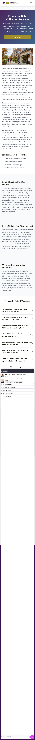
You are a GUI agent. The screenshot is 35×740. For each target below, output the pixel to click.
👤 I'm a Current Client (7, 393)
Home (3, 8)
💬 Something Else (6, 396)
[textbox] (15, 737)
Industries (9, 8)
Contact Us (17, 37)
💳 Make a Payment (6, 384)
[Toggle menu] (31, 3)
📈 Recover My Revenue (8, 387)
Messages (5, 371)
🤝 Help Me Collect (6, 390)
